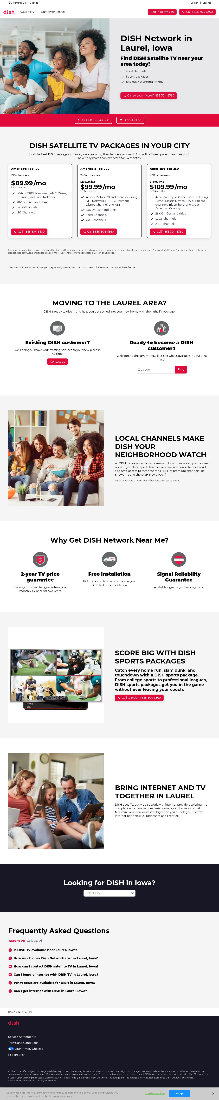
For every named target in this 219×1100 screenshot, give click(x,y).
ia (19, 1012)
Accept (179, 1093)
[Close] (213, 1093)
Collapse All (34, 940)
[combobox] (106, 893)
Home (11, 1012)
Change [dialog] (34, 3)
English (194, 3)
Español (207, 3)
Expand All (17, 940)
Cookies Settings (155, 1093)
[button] (132, 893)
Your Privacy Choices (29, 1048)
